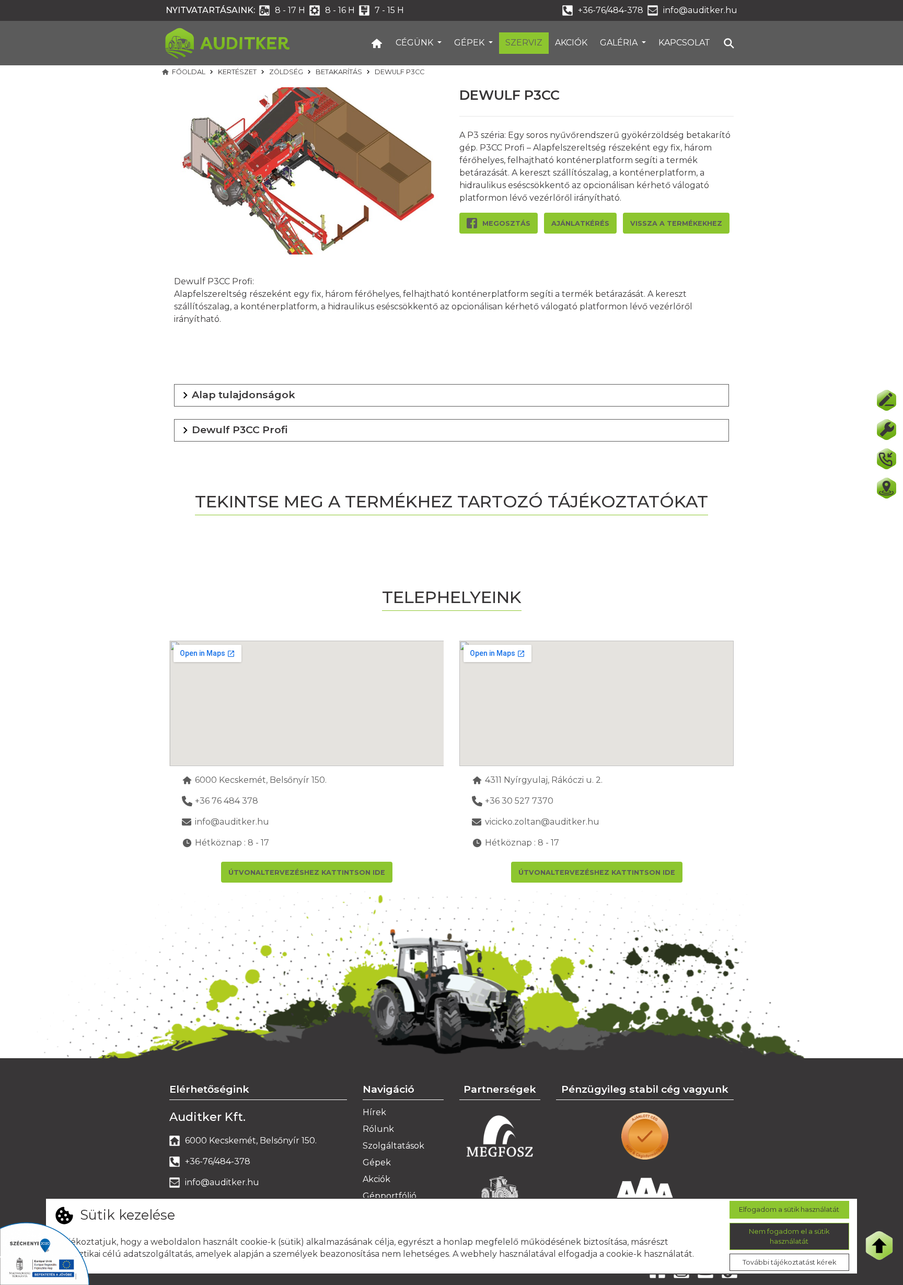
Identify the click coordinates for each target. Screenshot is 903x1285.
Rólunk (378, 1129)
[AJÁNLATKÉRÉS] (886, 400)
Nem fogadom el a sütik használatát (789, 1236)
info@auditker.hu (700, 10)
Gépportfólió (389, 1196)
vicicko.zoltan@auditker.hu (542, 822)
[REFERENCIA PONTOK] (886, 488)
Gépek (470, 43)
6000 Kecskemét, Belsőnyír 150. (261, 780)
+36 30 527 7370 (519, 801)
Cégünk (415, 43)
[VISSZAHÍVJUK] (886, 458)
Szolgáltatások (393, 1146)
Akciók (571, 43)
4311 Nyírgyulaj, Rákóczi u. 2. (544, 780)
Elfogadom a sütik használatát (789, 1209)
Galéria (620, 43)
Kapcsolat (684, 43)
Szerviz (523, 43)
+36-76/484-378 (610, 10)
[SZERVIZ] (886, 429)
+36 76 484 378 (226, 801)
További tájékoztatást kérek (789, 1263)
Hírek (374, 1112)
